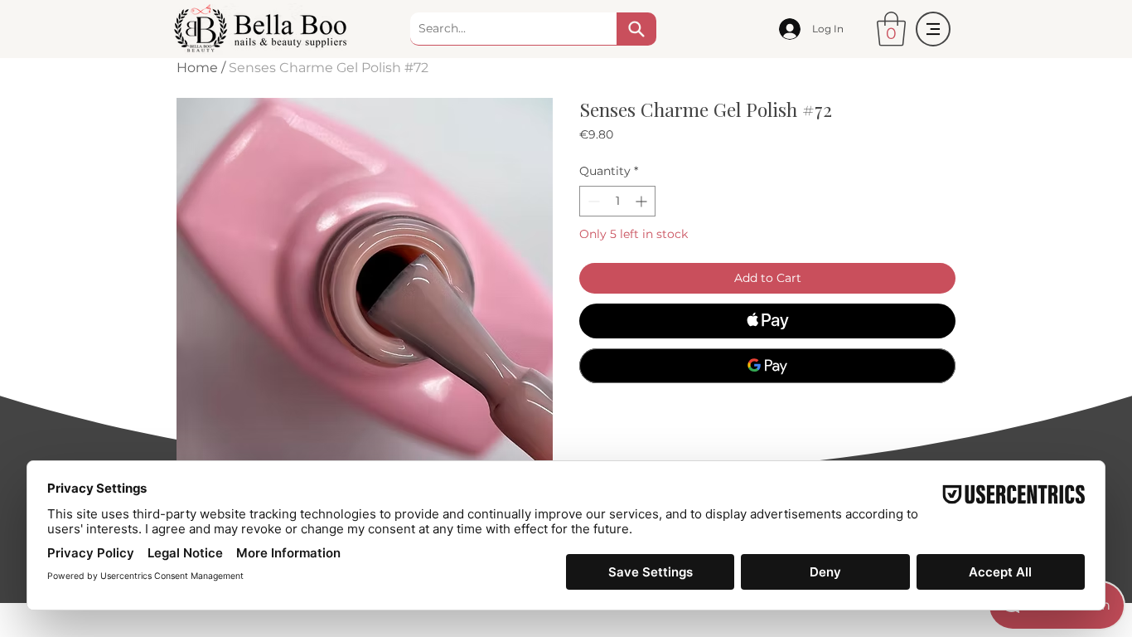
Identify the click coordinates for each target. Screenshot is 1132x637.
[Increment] (642, 201)
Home (197, 67)
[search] (636, 29)
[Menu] (933, 29)
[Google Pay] (767, 365)
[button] (891, 29)
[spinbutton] (617, 201)
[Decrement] (592, 201)
